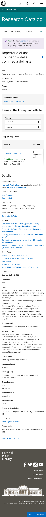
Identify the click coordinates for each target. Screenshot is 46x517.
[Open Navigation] (41, 3)
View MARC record (10, 438)
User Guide (24, 41)
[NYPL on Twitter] (30, 465)
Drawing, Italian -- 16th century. (14, 234)
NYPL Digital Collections (11, 422)
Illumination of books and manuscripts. (16, 240)
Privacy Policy (37, 474)
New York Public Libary (11, 185)
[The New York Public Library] (3, 3)
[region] (23, 153)
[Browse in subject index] (25, 226)
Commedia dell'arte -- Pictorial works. (16, 229)
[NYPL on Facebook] (25, 465)
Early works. (6, 261)
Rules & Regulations (35, 478)
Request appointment (14, 153)
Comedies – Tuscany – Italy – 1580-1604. (18, 258)
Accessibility (38, 470)
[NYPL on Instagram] (35, 465)
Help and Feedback (36, 514)
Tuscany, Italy (7, 198)
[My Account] (20, 3)
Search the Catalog (12, 31)
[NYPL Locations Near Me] (27, 3)
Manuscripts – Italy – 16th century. (15, 255)
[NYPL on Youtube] (41, 465)
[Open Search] (34, 3)
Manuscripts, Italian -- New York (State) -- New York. (22, 245)
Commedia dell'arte (9, 216)
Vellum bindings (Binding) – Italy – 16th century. (20, 267)
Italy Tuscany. (7, 195)
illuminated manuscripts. (11, 264)
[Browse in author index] (16, 187)
